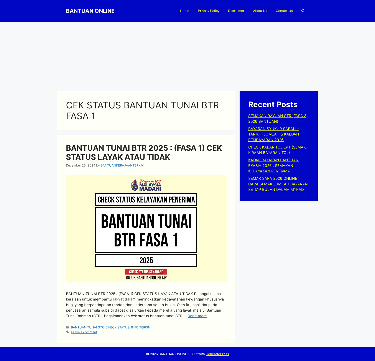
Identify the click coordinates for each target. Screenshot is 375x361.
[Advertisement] (187, 54)
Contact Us (284, 11)
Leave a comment (84, 332)
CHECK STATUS (117, 327)
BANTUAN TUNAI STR (87, 327)
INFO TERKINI (141, 327)
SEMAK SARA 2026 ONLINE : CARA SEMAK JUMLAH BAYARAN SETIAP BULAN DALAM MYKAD (278, 184)
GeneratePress (217, 354)
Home (184, 11)
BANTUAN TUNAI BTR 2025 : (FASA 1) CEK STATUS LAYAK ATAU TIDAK (144, 152)
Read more (197, 316)
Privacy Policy (208, 11)
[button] (303, 10)
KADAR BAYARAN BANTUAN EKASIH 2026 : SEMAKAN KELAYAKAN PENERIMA (273, 165)
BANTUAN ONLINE (90, 11)
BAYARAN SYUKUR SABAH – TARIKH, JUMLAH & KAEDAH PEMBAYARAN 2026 (273, 134)
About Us (260, 11)
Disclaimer (236, 11)
